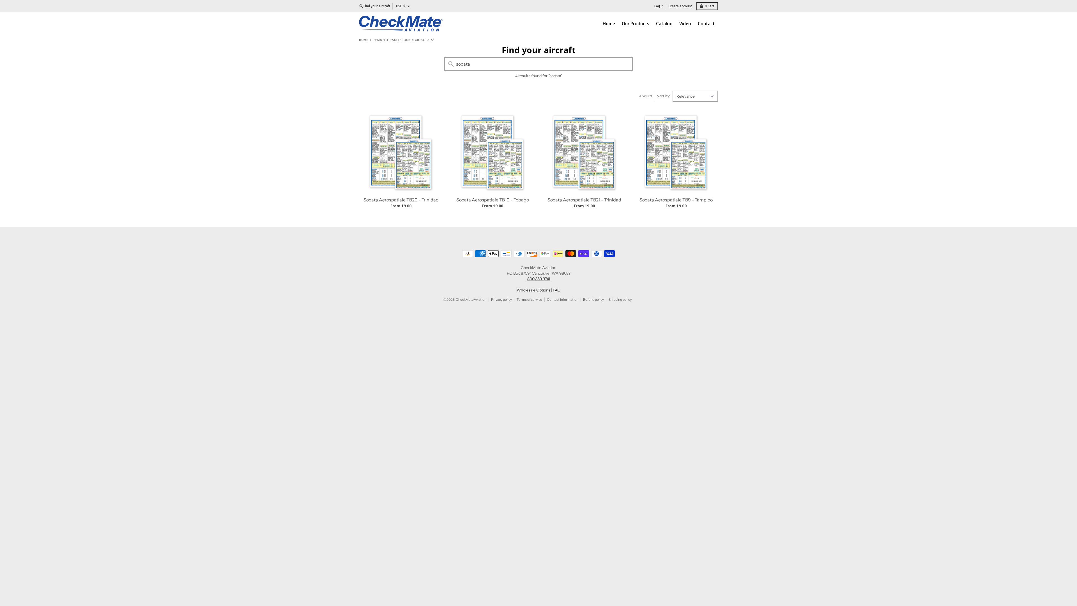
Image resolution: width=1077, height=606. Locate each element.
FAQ (556, 290)
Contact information (562, 299)
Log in (659, 6)
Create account (680, 6)
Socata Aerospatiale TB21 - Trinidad (584, 200)
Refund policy (593, 299)
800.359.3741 (538, 278)
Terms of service (529, 299)
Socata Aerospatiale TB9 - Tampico (676, 200)
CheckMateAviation (471, 299)
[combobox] (538, 64)
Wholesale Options (533, 290)
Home (363, 40)
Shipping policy (620, 299)
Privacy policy (501, 299)
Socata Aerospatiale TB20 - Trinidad (401, 200)
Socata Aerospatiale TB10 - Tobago (492, 200)
